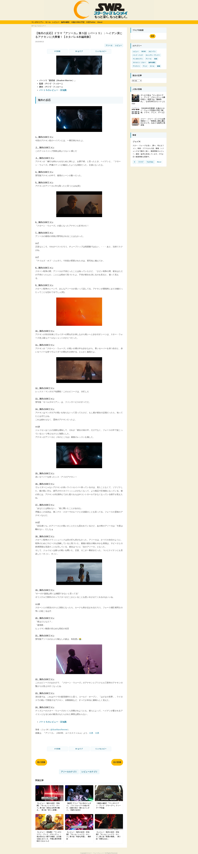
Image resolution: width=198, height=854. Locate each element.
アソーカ (109, 45)
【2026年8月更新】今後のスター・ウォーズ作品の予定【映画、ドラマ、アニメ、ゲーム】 (153, 110)
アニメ (145, 66)
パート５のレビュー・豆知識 (52, 90)
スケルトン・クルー (139, 62)
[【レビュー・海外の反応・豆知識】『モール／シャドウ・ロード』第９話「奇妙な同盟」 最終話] (79, 828)
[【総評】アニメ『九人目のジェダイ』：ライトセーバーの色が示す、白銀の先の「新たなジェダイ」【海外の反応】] (79, 798)
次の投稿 (117, 762)
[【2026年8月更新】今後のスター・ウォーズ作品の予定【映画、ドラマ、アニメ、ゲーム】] (136, 114)
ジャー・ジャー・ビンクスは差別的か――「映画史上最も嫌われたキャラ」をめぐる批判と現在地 (153, 122)
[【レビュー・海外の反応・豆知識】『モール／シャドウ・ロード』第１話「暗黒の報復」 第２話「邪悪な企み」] (109, 828)
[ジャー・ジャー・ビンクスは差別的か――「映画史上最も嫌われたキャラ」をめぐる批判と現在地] (136, 124)
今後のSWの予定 (78, 22)
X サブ (141, 162)
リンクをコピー (100, 51)
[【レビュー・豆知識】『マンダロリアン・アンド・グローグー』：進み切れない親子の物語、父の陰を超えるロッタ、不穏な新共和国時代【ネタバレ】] (49, 828)
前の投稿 (41, 762)
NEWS (144, 51)
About (99, 22)
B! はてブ (79, 51)
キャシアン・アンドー (153, 55)
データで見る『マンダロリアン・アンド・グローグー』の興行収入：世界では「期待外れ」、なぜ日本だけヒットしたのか (148, 99)
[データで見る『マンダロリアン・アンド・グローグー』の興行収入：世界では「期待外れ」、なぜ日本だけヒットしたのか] (136, 101)
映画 (155, 59)
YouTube (150, 162)
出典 (91, 733)
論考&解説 (65, 22)
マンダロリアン (37, 22)
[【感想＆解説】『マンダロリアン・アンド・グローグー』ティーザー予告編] (109, 798)
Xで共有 (57, 51)
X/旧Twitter (90, 22)
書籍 (158, 66)
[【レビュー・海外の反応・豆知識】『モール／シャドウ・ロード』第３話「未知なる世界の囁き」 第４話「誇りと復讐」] (49, 798)
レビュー (55, 22)
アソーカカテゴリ (69, 772)
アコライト (136, 66)
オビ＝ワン (152, 51)
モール (48, 22)
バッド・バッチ (138, 55)
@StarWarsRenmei (59, 730)
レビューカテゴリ (90, 772)
